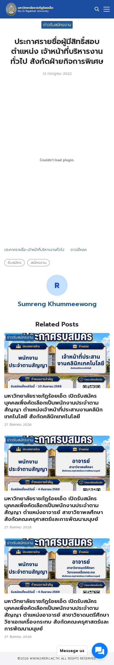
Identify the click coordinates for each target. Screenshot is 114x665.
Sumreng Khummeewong (57, 304)
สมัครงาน (38, 262)
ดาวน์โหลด (79, 250)
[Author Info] (57, 294)
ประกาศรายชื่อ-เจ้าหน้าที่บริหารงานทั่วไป (34, 250)
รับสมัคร (14, 262)
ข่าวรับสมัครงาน (57, 24)
